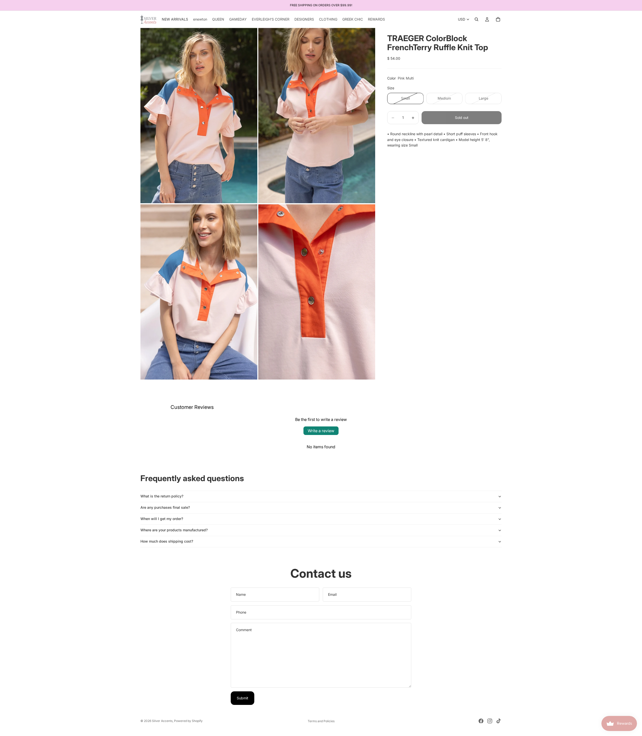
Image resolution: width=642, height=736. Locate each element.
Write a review (321, 430)
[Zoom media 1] (198, 115)
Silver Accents (162, 721)
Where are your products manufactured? (174, 530)
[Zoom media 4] (316, 292)
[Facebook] (481, 721)
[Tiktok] (499, 721)
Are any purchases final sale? (165, 507)
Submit (242, 698)
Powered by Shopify (188, 721)
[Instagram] (490, 721)
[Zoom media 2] (316, 115)
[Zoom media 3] (198, 292)
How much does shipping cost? (166, 541)
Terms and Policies (321, 721)
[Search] (476, 19)
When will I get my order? (161, 519)
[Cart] (498, 19)
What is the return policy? (161, 496)
